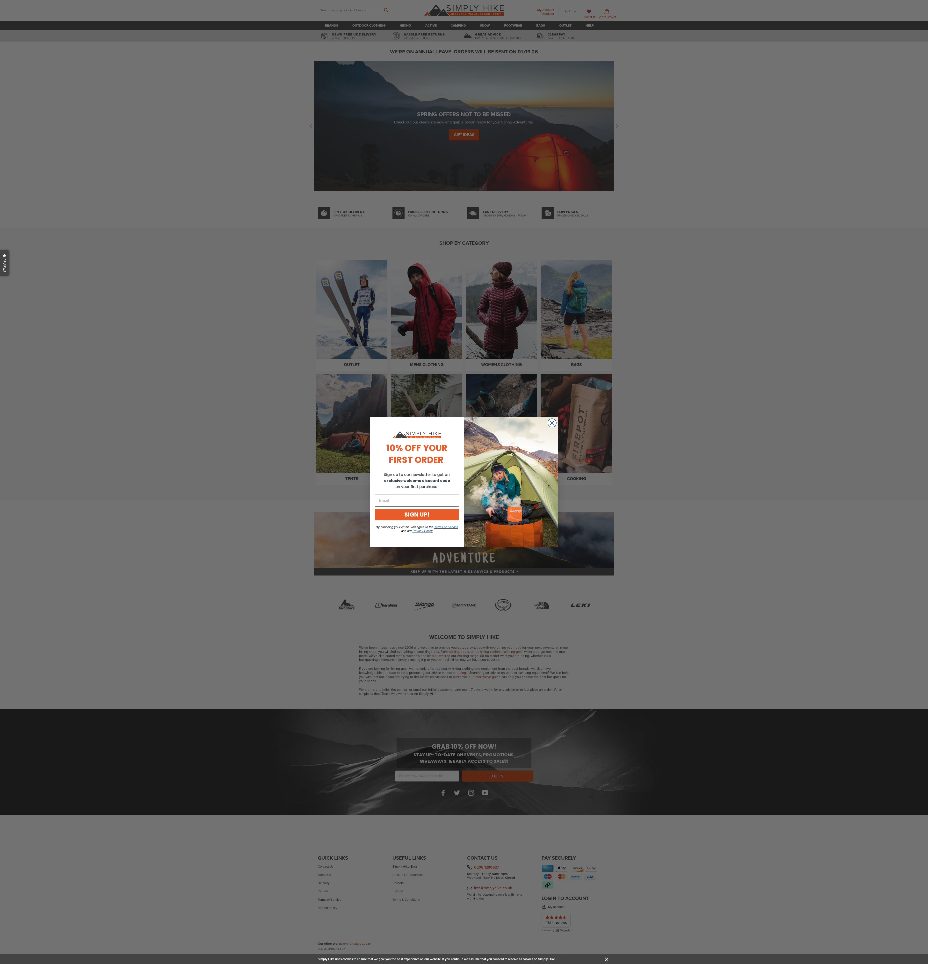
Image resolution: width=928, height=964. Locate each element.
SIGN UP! (417, 514)
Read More (564, 959)
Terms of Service (446, 527)
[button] (4, 263)
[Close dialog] (552, 423)
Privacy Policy (423, 531)
